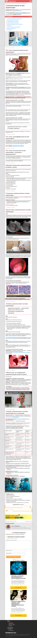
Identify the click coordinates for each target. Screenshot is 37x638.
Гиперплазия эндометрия (17, 75)
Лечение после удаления (12, 28)
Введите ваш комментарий (11, 540)
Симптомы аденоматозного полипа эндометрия (15, 24)
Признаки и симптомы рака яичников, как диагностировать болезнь (18, 577)
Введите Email (9, 550)
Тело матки (11, 622)
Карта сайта (11, 630)
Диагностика (9, 25)
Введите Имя (8, 553)
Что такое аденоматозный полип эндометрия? (15, 18)
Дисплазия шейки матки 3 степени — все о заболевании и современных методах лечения (18, 604)
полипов (16, 12)
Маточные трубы (12, 624)
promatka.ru (10, 633)
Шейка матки (11, 623)
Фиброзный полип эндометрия (18, 146)
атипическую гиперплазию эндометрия (17, 416)
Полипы (13, 3)
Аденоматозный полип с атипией (13, 21)
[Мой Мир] (17, 517)
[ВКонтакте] (8, 517)
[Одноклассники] (12, 517)
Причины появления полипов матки (13, 22)
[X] (21, 517)
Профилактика (10, 29)
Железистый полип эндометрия (18, 145)
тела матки (20, 12)
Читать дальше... (18, 587)
